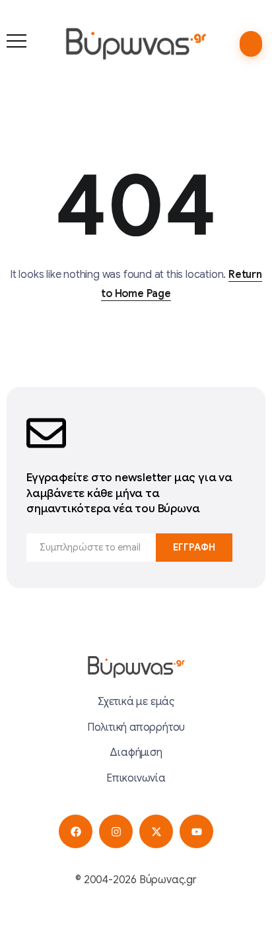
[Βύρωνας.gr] (135, 43)
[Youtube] (196, 831)
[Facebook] (75, 831)
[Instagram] (116, 831)
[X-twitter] (156, 831)
